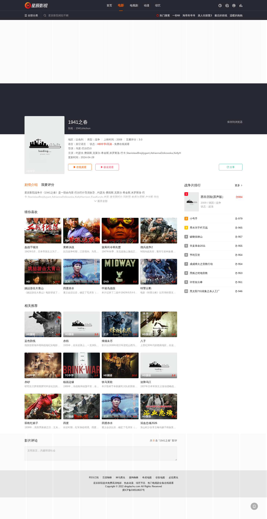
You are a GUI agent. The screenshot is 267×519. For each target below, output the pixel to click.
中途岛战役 (108, 288)
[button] (33, 185)
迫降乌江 (145, 381)
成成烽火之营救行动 (201, 263)
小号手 (193, 218)
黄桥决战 (68, 247)
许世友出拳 (196, 282)
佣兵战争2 (146, 247)
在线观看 (79, 167)
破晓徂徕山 (196, 236)
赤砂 (27, 381)
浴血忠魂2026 (148, 423)
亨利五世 (195, 254)
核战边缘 (68, 381)
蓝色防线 (30, 340)
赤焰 (66, 340)
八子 (143, 340)
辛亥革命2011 (197, 245)
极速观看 (107, 167)
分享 (231, 167)
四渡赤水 (68, 288)
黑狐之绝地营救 (199, 273)
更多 (238, 185)
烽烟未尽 (107, 340)
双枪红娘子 (31, 423)
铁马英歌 (107, 381)
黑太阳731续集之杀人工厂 (205, 291)
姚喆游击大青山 (34, 288)
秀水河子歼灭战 (199, 227)
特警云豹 (145, 288)
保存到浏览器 (234, 121)
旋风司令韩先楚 (111, 247)
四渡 (66, 423)
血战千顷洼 (31, 247)
